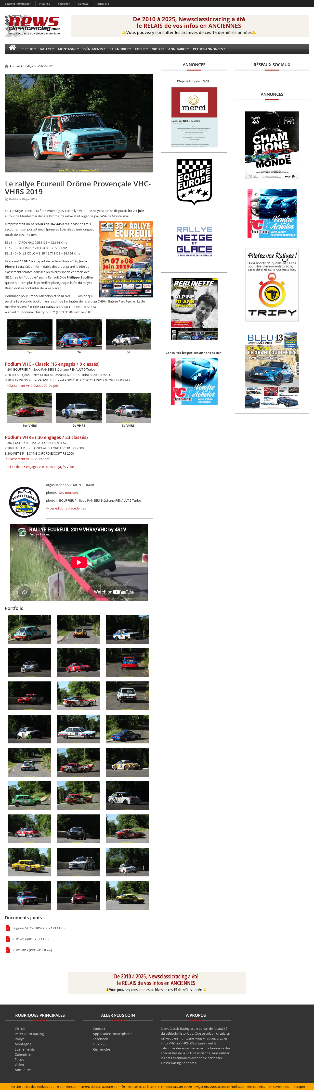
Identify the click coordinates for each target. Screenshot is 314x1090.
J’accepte (298, 1086)
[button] (12, 49)
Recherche (102, 3)
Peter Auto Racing (29, 1033)
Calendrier (23, 1054)
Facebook (64, 3)
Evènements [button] (93, 49)
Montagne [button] (67, 49)
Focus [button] (140, 49)
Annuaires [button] (177, 49)
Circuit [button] (28, 49)
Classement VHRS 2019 (25, 459)
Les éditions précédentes (68, 508)
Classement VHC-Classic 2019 (29, 385)
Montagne (23, 1044)
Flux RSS (44, 3)
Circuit (20, 1028)
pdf (55, 385)
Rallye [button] (46, 49)
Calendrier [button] (119, 49)
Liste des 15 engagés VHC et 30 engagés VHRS (41, 466)
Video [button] (157, 49)
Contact (83, 3)
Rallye (29, 66)
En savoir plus (279, 1086)
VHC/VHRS (45, 66)
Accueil (15, 66)
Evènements (25, 1049)
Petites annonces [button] (208, 49)
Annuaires (23, 1069)
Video (19, 1064)
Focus (19, 1059)
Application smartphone (112, 1033)
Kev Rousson (68, 492)
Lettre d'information (18, 3)
